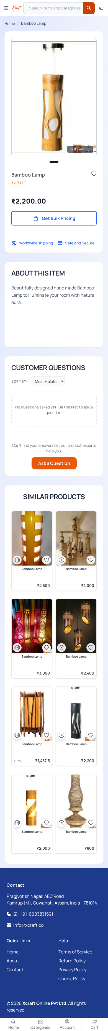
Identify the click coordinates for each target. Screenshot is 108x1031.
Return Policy (72, 961)
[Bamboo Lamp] (32, 538)
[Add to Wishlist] (94, 174)
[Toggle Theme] (101, 8)
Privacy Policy (72, 969)
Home (9, 23)
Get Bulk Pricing (58, 218)
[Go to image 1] (54, 162)
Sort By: (19, 381)
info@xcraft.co (28, 925)
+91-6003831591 (36, 914)
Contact (15, 969)
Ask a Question (54, 463)
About (13, 961)
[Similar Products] (17, 560)
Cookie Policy (71, 978)
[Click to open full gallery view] (54, 97)
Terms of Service (75, 952)
